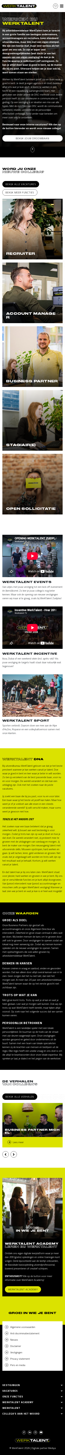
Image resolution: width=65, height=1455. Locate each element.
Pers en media (17, 1365)
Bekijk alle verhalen (20, 1097)
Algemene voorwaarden (22, 1327)
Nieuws (14, 1340)
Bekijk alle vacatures (21, 184)
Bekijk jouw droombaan (32, 138)
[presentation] (5, 1154)
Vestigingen (16, 1352)
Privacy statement (20, 1359)
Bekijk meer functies (20, 192)
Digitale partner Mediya (44, 1448)
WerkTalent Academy (23, 1289)
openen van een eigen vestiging (20, 57)
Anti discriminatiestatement (24, 1333)
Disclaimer (15, 1346)
